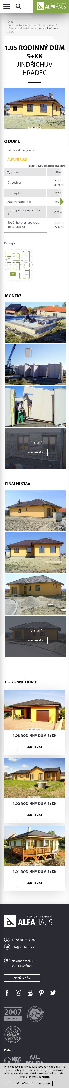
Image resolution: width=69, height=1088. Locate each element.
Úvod (10, 21)
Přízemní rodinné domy (20, 28)
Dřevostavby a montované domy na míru (31, 25)
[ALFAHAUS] (51, 6)
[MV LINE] (35, 1058)
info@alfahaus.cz (23, 947)
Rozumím (44, 1083)
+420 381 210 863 (24, 939)
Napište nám (22, 977)
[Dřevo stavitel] (12, 1058)
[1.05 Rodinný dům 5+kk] (34, 108)
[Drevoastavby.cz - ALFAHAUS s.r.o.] (12, 1033)
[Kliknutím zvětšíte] (35, 322)
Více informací (24, 1083)
